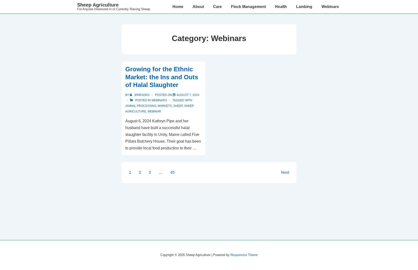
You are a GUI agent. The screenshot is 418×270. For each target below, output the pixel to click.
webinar (154, 111)
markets (165, 106)
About (198, 7)
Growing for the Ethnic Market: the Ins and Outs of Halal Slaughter (161, 77)
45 (172, 172)
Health (281, 7)
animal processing (140, 106)
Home (177, 7)
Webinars (330, 7)
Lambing (304, 7)
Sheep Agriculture (98, 4)
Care (217, 7)
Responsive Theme (244, 255)
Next (285, 172)
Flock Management (248, 7)
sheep (178, 106)
